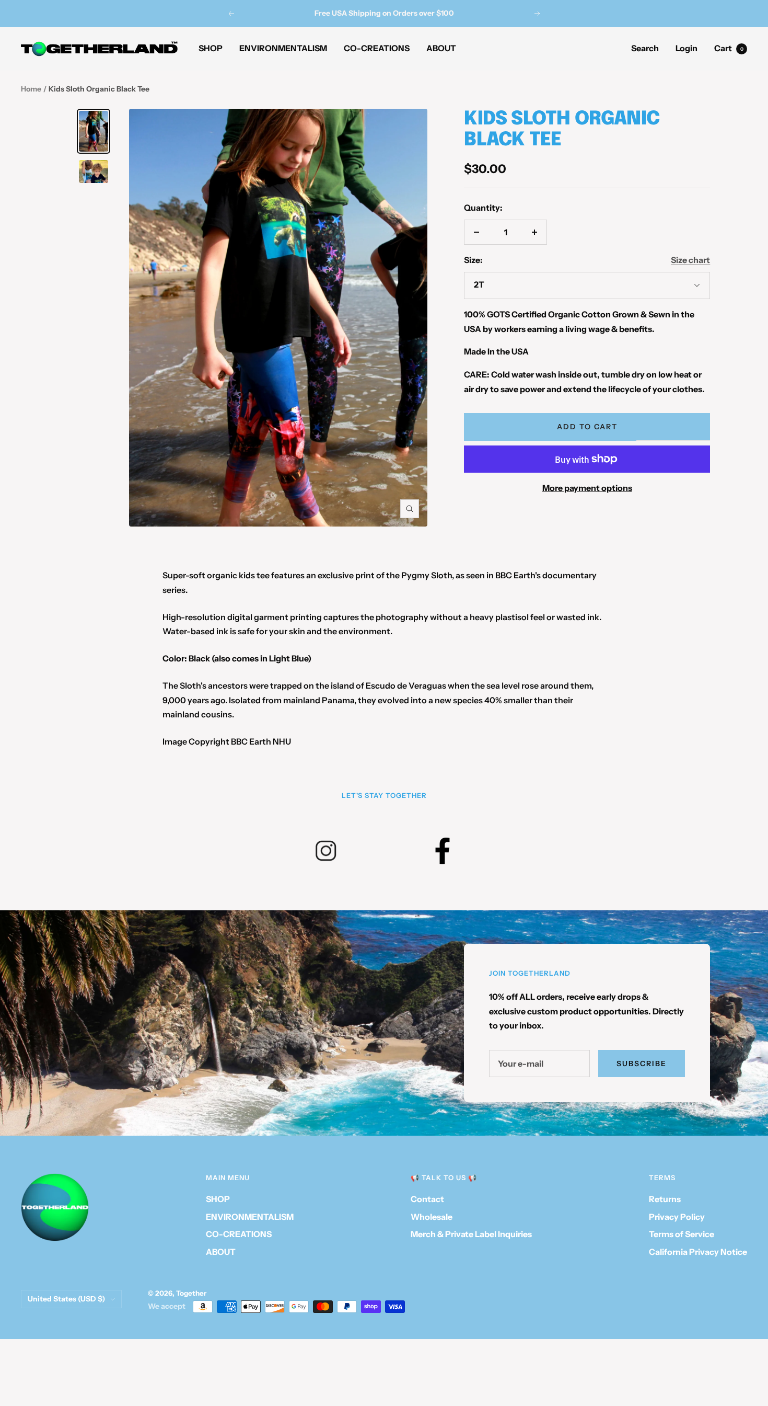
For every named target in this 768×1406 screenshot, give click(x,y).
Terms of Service (681, 1234)
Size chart (690, 260)
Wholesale (431, 1216)
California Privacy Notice (698, 1252)
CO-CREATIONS (377, 48)
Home (31, 89)
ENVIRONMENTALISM (283, 48)
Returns (665, 1199)
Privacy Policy (677, 1216)
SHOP (211, 48)
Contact (427, 1199)
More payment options (587, 488)
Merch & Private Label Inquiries (471, 1234)
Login (686, 48)
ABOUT (441, 48)
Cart (728, 48)
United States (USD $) (66, 1299)
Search (645, 48)
